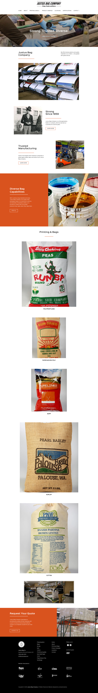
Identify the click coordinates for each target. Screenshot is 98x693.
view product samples (49, 36)
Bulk (38, 648)
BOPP (49, 413)
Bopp (38, 644)
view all (13, 210)
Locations (58, 10)
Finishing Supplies (41, 652)
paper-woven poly (49, 360)
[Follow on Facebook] (68, 645)
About (25, 10)
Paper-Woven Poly (41, 658)
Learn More (49, 595)
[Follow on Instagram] (70, 645)
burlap (49, 494)
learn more (50, 128)
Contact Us (14, 630)
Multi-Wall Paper (41, 654)
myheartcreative (63, 687)
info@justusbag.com (23, 656)
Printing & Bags (34, 10)
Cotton (39, 650)
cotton (49, 575)
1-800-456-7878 (22, 654)
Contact (76, 10)
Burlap (38, 646)
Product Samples (47, 10)
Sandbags (39, 660)
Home (20, 10)
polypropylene (49, 309)
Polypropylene (40, 642)
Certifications (67, 10)
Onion (38, 656)
